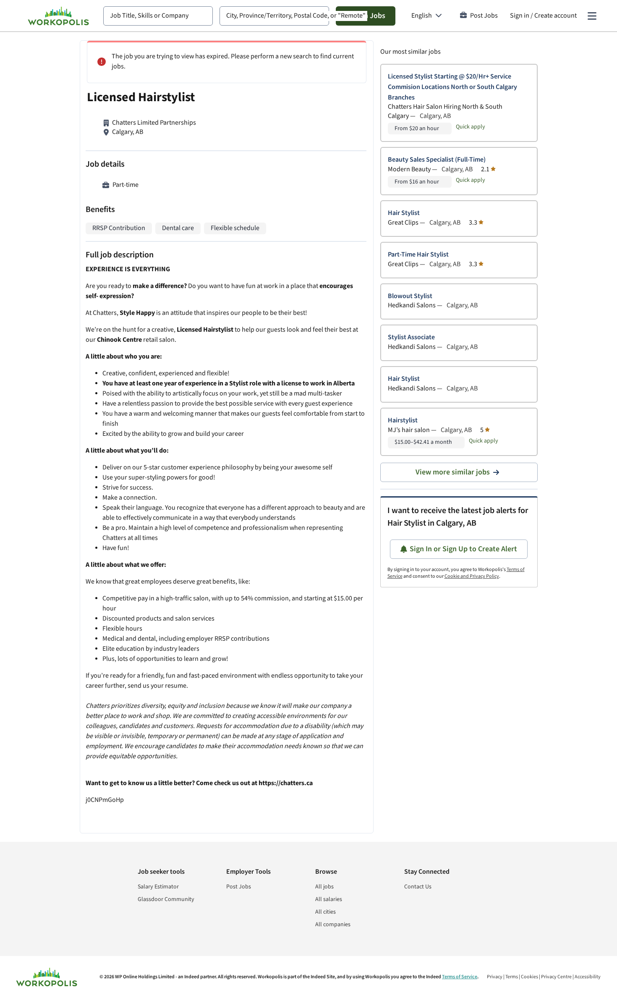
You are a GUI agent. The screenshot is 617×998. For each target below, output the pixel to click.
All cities (325, 912)
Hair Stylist (404, 213)
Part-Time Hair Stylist (418, 254)
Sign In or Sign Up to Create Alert (463, 549)
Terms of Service (459, 977)
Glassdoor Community (166, 899)
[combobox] (158, 16)
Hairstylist (403, 420)
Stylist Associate (411, 337)
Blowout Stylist (410, 296)
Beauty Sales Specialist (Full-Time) (437, 159)
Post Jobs (484, 15)
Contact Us (417, 887)
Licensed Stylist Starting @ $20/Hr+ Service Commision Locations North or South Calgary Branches (452, 87)
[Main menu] (592, 16)
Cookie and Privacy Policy (471, 576)
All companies (332, 924)
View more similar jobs (453, 472)
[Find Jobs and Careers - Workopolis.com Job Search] (58, 16)
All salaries (328, 899)
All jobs (324, 887)
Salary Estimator (158, 887)
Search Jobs (365, 16)
